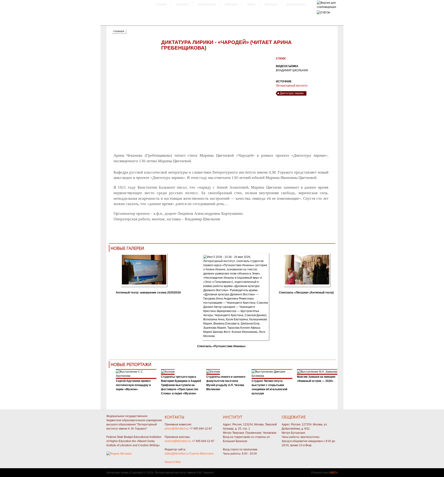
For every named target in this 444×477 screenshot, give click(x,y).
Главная (160, 3)
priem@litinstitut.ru (176, 428)
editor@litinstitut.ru (176, 453)
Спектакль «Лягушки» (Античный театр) (306, 292)
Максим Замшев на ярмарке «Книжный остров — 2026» (316, 379)
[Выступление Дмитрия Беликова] (272, 375)
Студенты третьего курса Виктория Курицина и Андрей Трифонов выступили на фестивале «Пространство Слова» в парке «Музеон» (181, 385)
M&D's (334, 472)
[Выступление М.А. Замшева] (317, 371)
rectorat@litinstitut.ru (177, 441)
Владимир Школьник (292, 70)
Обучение (230, 3)
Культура (270, 3)
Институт (182, 3)
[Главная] (326, 7)
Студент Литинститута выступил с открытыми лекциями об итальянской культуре (269, 387)
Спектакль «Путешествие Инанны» (221, 346)
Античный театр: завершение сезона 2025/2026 (148, 292)
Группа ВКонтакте (202, 453)
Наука (251, 3)
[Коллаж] (168, 371)
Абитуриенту (206, 3)
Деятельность (295, 3)
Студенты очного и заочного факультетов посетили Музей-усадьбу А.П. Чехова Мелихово (225, 383)
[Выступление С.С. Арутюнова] (136, 375)
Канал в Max (173, 462)
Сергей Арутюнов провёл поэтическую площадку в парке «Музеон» (133, 385)
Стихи (281, 58)
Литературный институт (292, 85)
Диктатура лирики (292, 93)
